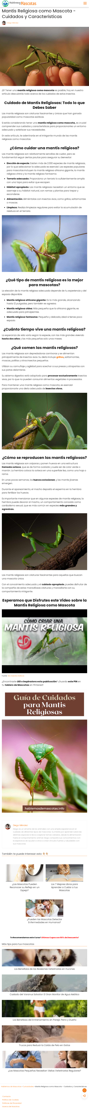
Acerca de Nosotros (10, 1106)
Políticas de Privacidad (11, 1103)
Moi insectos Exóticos (16, 676)
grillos (60, 357)
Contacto (6, 1096)
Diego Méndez (12, 23)
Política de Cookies (10, 1100)
